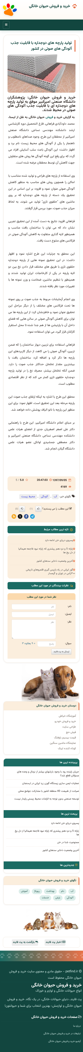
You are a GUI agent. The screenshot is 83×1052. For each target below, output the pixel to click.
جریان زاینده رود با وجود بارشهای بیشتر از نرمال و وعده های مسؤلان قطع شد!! (48, 773)
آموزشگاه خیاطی (67, 716)
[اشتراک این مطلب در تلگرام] (32, 516)
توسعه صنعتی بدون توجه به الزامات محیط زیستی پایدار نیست (46, 799)
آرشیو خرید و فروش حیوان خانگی (64, 1041)
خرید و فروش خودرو (65, 721)
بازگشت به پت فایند (24, 942)
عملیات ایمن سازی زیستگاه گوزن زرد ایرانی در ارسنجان (50, 783)
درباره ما (77, 1026)
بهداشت (50, 891)
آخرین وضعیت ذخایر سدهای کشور (54, 561)
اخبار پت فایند (54, 942)
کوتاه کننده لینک (67, 748)
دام (62, 891)
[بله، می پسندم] (38, 509)
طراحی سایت (69, 727)
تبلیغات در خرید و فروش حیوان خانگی (62, 1034)
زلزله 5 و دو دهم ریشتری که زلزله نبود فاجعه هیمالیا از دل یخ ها (46, 551)
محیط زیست (28, 497)
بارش (57, 898)
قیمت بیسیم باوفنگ (65, 738)
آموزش (24, 891)
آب (55, 497)
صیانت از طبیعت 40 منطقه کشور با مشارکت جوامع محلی (48, 791)
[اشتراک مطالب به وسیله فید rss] (14, 516)
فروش (49, 117)
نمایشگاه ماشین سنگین (63, 743)
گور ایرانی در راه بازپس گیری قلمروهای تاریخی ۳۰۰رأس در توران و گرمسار (50, 571)
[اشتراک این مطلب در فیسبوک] (26, 516)
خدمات (45, 898)
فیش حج (71, 732)
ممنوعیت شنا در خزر (68, 842)
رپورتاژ (37, 891)
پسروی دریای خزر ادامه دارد (59, 540)
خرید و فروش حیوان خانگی (49, 6)
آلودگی (44, 497)
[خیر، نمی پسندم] (22, 509)
